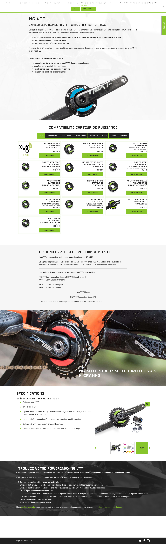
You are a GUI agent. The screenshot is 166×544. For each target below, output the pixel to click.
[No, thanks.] (163, 6)
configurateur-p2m (28, 507)
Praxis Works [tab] (80, 136)
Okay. (75, 9)
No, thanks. (89, 9)
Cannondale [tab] (52, 136)
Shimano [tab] (123, 136)
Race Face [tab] (94, 136)
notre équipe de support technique (108, 507)
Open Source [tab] (66, 136)
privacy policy (83, 5)
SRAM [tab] (113, 136)
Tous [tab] (41, 136)
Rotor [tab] (104, 136)
